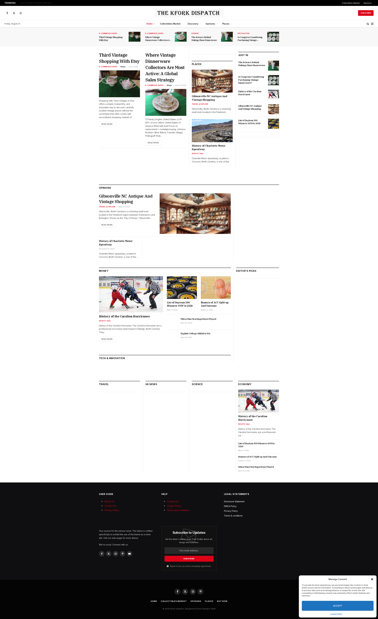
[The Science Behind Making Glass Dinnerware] (227, 37)
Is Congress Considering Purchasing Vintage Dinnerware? (250, 39)
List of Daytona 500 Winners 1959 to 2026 (249, 122)
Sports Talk (197, 153)
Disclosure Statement (234, 501)
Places (225, 23)
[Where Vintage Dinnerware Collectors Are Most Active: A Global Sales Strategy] (181, 37)
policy (197, 566)
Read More (107, 124)
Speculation (243, 33)
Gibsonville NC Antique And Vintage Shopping (209, 98)
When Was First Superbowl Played (198, 319)
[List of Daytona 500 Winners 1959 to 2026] (273, 124)
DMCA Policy (230, 506)
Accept (337, 605)
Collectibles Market (351, 3)
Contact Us (110, 505)
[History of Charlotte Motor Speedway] (212, 130)
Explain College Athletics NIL (196, 333)
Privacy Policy (112, 510)
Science (195, 33)
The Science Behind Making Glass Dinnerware (204, 39)
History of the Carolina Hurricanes (249, 93)
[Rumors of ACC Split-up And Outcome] (216, 287)
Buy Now (222, 601)
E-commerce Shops (108, 33)
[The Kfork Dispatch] (189, 13)
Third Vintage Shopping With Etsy (110, 39)
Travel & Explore (200, 104)
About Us (109, 501)
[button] (372, 579)
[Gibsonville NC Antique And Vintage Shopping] (212, 81)
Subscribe (366, 13)
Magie (123, 67)
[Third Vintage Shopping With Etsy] (134, 37)
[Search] (368, 24)
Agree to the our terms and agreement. (190, 566)
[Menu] (372, 24)
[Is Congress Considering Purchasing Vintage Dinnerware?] (273, 37)
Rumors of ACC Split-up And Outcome (215, 304)
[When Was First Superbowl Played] (172, 322)
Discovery (193, 23)
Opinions (368, 3)
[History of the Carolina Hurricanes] (273, 95)
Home (149, 23)
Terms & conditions (233, 515)
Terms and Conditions (178, 510)
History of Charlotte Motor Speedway (208, 147)
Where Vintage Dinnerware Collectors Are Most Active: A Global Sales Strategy (57, 3)
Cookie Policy (336, 614)
